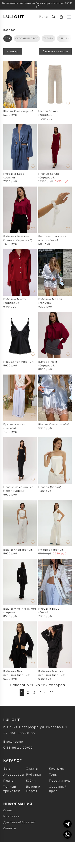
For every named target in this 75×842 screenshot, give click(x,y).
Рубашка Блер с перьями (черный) (16, 673)
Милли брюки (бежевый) (48, 113)
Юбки (31, 780)
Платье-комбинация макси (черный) (18, 489)
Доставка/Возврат (19, 822)
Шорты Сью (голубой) (54, 424)
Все (7, 38)
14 (52, 692)
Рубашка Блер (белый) (49, 610)
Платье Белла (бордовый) (48, 175)
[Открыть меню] (69, 17)
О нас (8, 810)
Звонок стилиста (55, 51)
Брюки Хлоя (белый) (18, 550)
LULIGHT (13, 16)
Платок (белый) (49, 487)
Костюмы (57, 768)
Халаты (48, 38)
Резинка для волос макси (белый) (52, 238)
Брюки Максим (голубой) (14, 426)
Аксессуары (13, 774)
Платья (9, 780)
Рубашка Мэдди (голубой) (50, 301)
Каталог (9, 30)
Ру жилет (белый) (51, 550)
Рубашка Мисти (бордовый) (15, 301)
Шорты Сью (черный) (19, 111)
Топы (53, 774)
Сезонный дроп (27, 38)
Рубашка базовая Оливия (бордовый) (17, 238)
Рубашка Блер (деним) (14, 175)
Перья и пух (59, 780)
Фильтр (12, 51)
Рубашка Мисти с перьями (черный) (51, 673)
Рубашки (33, 774)
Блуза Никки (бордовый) (47, 363)
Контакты (11, 816)
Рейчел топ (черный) (19, 362)
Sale (7, 768)
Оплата (9, 828)
